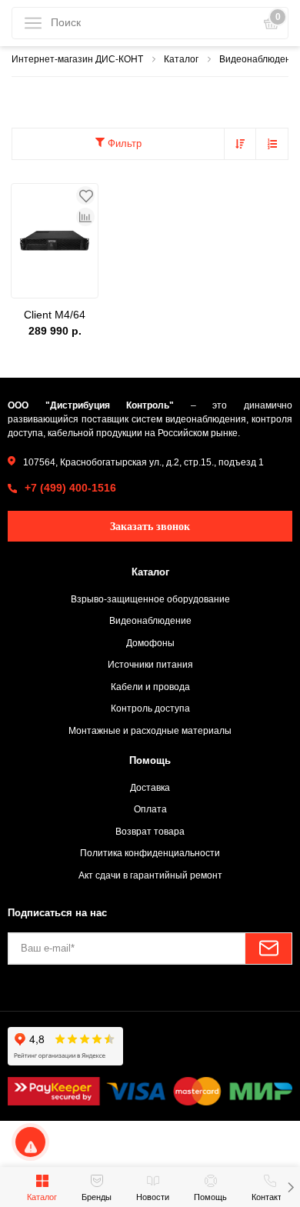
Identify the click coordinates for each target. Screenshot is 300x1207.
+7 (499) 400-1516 (70, 488)
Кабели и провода (150, 687)
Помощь (150, 760)
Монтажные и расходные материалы (150, 730)
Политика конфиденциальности (150, 853)
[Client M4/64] (54, 240)
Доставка (150, 787)
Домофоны (150, 643)
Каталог (150, 572)
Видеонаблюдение (150, 620)
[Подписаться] (268, 948)
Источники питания (150, 664)
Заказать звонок (150, 526)
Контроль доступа (150, 708)
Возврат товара (150, 831)
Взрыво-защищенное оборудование (150, 599)
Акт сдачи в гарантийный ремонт (150, 875)
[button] (290, 1187)
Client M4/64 (54, 314)
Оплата (150, 809)
